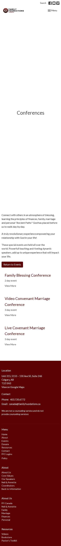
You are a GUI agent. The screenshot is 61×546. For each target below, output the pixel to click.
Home (4, 434)
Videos (5, 534)
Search (43, 3)
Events (5, 441)
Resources (7, 447)
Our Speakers (8, 479)
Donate (5, 444)
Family (5, 510)
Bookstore (7, 537)
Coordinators (8, 485)
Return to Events (12, 264)
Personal (6, 519)
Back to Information (11, 489)
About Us (6, 472)
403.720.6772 (17, 399)
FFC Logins (7, 454)
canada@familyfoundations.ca (24, 403)
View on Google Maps (13, 387)
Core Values (7, 475)
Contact (6, 450)
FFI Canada (7, 503)
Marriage (6, 513)
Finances (6, 516)
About (5, 437)
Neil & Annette (9, 482)
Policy (4, 458)
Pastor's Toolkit (9, 540)
